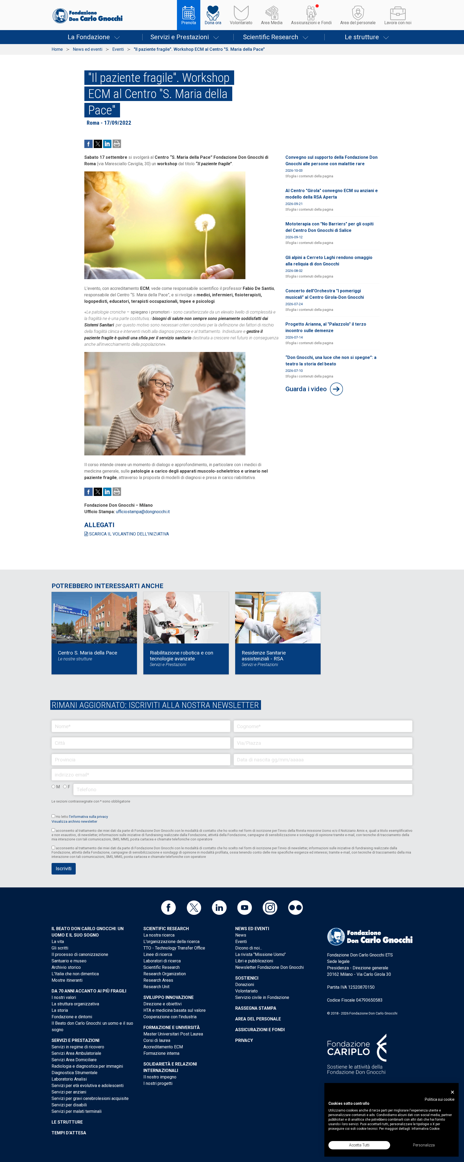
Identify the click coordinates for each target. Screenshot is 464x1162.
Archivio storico (66, 967)
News (240, 935)
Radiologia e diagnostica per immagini (87, 1066)
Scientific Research (270, 37)
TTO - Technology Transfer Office (174, 948)
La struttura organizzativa (75, 1003)
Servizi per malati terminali (77, 1111)
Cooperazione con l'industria (170, 1016)
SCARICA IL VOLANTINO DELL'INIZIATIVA (128, 534)
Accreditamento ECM (163, 1046)
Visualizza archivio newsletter (74, 821)
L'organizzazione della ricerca (171, 941)
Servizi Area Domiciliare (74, 1059)
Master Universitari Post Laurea (173, 1034)
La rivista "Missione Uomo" (260, 954)
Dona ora (213, 22)
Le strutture (362, 37)
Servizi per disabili (69, 1104)
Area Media (271, 22)
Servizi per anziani (69, 1092)
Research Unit (156, 986)
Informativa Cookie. (426, 1129)
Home (57, 49)
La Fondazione (89, 37)
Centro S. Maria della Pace (87, 653)
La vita (58, 941)
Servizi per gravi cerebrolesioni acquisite (90, 1098)
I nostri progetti (157, 1083)
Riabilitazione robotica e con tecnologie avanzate (181, 656)
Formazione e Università (171, 1027)
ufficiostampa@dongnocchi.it (143, 511)
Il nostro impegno (159, 1077)
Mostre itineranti (67, 980)
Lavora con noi (397, 22)
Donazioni (244, 984)
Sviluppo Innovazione (168, 997)
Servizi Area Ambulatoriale (76, 1053)
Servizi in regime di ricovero (78, 1046)
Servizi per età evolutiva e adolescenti (88, 1085)
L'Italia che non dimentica (75, 973)
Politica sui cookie (440, 1099)
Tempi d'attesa (69, 1132)
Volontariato (241, 22)
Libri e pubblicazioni (254, 960)
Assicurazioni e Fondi (311, 22)
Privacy (244, 1040)
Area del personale (358, 22)
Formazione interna (161, 1053)
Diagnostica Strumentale (74, 1072)
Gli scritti (60, 948)
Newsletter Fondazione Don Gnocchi (269, 967)
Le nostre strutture (75, 658)
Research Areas (158, 980)
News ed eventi (87, 49)
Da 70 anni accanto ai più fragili (89, 991)
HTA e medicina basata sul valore (174, 1010)
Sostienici (246, 978)
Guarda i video (306, 389)
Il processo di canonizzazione (80, 954)
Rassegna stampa (255, 1008)
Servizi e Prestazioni (179, 37)
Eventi (118, 49)
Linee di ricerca (157, 954)
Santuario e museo (69, 960)
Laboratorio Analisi (69, 1079)
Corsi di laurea (156, 1040)
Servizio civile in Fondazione (262, 997)
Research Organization (164, 973)
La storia (60, 1010)
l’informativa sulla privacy (88, 817)
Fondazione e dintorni (72, 1016)
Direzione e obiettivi (162, 1003)
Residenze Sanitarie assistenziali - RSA (264, 656)
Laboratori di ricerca (162, 960)
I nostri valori (64, 997)
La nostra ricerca (159, 935)
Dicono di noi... (248, 948)
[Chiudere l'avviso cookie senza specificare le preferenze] (452, 1092)
